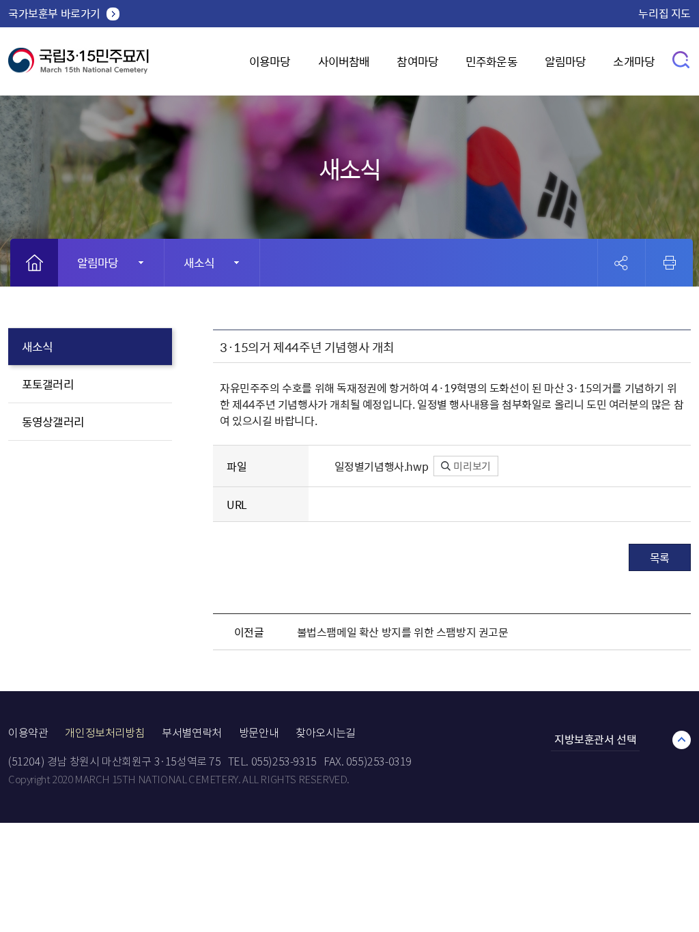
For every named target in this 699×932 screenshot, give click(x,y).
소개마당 (634, 61)
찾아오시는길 (326, 733)
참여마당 (417, 61)
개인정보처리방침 (105, 733)
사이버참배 (344, 61)
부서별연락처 (192, 733)
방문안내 (259, 733)
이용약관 (28, 733)
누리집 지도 (664, 13)
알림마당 (565, 61)
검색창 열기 (681, 59)
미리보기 (471, 466)
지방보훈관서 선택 (595, 739)
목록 (660, 557)
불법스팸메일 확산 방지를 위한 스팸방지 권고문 (403, 632)
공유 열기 (621, 263)
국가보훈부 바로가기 (54, 13)
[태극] (78, 66)
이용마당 (270, 61)
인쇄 (670, 263)
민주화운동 (491, 61)
